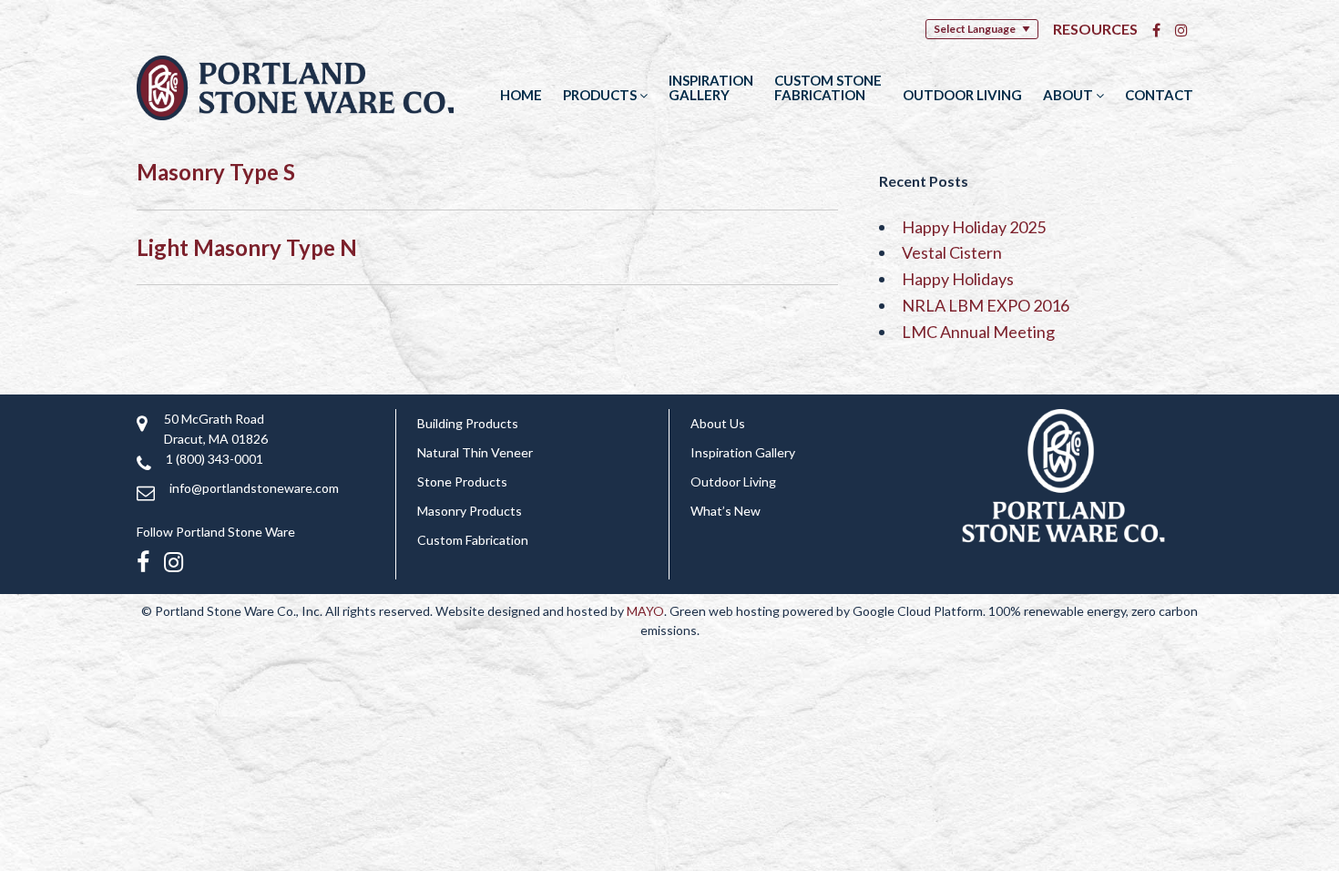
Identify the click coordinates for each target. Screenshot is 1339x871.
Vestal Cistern (952, 252)
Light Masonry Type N (247, 247)
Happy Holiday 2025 (974, 227)
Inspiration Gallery (711, 87)
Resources (1095, 28)
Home (521, 95)
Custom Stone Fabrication (828, 87)
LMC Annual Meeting (978, 332)
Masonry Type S (216, 172)
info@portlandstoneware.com (254, 488)
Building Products (467, 423)
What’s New (725, 510)
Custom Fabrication (472, 540)
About (1069, 95)
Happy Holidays (958, 279)
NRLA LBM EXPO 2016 (985, 305)
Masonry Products (469, 510)
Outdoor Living (962, 95)
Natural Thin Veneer (475, 452)
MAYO (645, 611)
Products (601, 95)
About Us (717, 423)
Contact (1159, 95)
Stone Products (462, 481)
